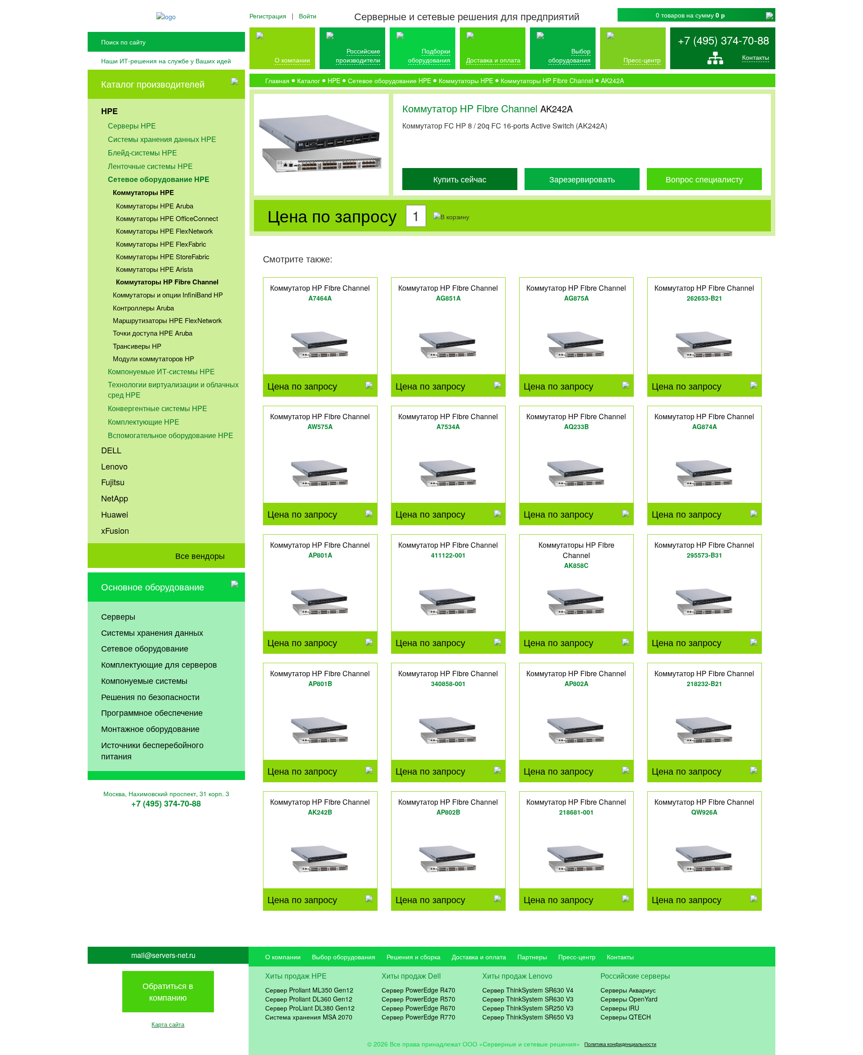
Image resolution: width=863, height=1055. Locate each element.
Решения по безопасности (150, 696)
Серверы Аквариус (628, 989)
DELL (111, 450)
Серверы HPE (132, 125)
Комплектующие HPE (143, 422)
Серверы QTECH (626, 1016)
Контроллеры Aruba (143, 307)
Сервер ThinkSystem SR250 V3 (528, 1007)
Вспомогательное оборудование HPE (170, 435)
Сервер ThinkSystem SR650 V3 (528, 1016)
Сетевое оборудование (144, 648)
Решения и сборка (413, 956)
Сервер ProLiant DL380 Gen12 (310, 1007)
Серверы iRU (620, 1007)
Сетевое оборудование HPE (158, 179)
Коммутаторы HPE (143, 192)
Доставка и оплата (493, 59)
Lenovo (114, 466)
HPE (109, 111)
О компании (292, 59)
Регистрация (267, 15)
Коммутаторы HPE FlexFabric (161, 243)
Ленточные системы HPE (150, 166)
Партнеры (532, 956)
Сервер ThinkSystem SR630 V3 (528, 998)
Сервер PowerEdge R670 (418, 1007)
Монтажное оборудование (150, 728)
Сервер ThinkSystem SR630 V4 (528, 989)
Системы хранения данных (152, 632)
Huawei (114, 514)
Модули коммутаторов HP (153, 358)
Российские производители (358, 55)
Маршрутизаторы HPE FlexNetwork (167, 320)
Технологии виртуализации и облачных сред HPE (173, 389)
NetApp (114, 498)
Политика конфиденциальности (620, 1044)
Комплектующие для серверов (159, 664)
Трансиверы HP (137, 345)
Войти (307, 15)
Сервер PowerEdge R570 (418, 998)
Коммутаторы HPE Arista (154, 269)
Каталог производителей (153, 83)
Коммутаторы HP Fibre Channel (167, 282)
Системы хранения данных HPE (162, 139)
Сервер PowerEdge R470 (418, 989)
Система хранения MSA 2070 (308, 1016)
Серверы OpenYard (629, 998)
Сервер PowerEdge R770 (418, 1016)
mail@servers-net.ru (163, 955)
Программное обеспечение (152, 712)
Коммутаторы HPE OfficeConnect (167, 218)
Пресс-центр (577, 956)
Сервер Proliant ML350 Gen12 (309, 989)
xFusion (115, 530)
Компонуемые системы (144, 680)
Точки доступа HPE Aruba (152, 332)
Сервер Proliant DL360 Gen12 (308, 998)
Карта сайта (167, 1024)
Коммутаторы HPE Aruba (154, 205)
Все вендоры (200, 555)
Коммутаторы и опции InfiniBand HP (168, 294)
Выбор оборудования (569, 55)
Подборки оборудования (429, 55)
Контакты (755, 57)
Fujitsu (113, 482)
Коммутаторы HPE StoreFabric (162, 256)
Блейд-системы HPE (142, 152)
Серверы (118, 616)
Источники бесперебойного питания (152, 750)
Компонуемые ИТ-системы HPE (161, 371)
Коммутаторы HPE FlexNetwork (164, 230)
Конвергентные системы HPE (157, 408)
